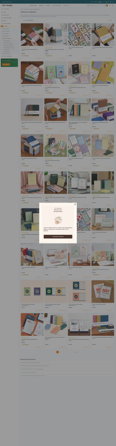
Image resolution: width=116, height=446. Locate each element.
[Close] (75, 204)
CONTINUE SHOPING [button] (58, 236)
